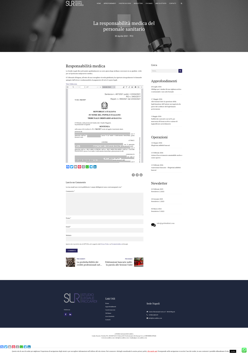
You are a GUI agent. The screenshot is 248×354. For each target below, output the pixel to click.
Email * (68, 227)
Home (107, 303)
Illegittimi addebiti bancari (160, 145)
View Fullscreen (71, 84)
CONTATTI (172, 3)
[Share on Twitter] (137, 174)
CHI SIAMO (149, 3)
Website (68, 235)
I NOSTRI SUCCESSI (125, 3)
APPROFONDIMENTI (110, 3)
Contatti (107, 320)
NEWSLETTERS (138, 3)
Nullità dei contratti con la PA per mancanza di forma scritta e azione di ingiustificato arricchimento (164, 121)
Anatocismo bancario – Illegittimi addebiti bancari (166, 168)
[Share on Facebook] (133, 174)
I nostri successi (110, 310)
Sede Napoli (153, 303)
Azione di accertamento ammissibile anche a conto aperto (166, 156)
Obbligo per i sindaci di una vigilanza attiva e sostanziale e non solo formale (166, 90)
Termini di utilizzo (116, 244)
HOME (99, 3)
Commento (70, 191)
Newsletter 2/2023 (157, 191)
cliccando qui (152, 351)
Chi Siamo (108, 313)
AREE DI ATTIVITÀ (160, 3)
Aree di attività (109, 316)
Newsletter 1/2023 (157, 201)
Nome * (68, 218)
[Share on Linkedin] (141, 174)
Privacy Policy (104, 244)
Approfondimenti (110, 306)
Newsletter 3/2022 (157, 211)
